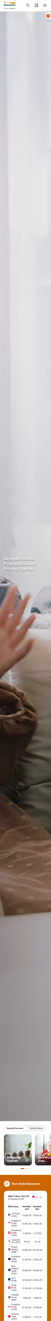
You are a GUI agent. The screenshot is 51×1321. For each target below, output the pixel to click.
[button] (22, 1168)
